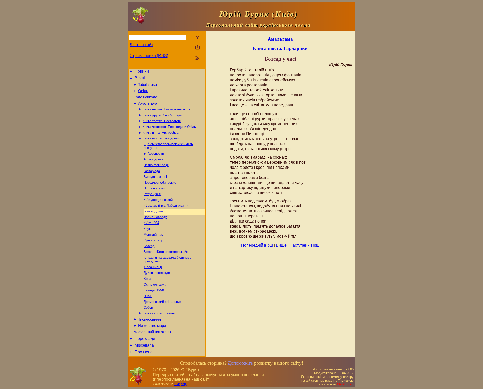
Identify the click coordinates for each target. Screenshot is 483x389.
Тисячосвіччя (149, 319)
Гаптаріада (152, 171)
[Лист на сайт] (197, 48)
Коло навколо (145, 97)
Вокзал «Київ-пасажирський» (166, 252)
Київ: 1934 (151, 223)
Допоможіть (240, 363)
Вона (147, 279)
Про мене (144, 352)
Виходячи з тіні (155, 177)
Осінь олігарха (155, 284)
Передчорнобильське (160, 182)
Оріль (143, 91)
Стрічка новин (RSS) (149, 55)
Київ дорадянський (158, 200)
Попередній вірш (257, 245)
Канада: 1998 (154, 290)
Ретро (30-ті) (153, 194)
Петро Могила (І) (156, 165)
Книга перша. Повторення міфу (166, 109)
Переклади (145, 338)
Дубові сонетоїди (157, 273)
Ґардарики (155, 159)
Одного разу (153, 240)
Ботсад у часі (154, 211)
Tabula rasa (147, 85)
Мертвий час (153, 234)
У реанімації (153, 267)
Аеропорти (156, 153)
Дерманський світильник (162, 302)
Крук (147, 229)
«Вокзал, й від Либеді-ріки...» (166, 205)
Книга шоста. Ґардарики (161, 138)
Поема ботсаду (155, 217)
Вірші (140, 78)
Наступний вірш (304, 245)
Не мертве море (152, 326)
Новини (142, 71)
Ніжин (148, 296)
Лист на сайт (141, 45)
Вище (281, 245)
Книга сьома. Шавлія (159, 313)
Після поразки (154, 188)
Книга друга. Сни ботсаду (162, 115)
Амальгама (147, 103)
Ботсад (149, 246)
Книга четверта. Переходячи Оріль (169, 127)
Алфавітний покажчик (152, 332)
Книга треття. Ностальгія (162, 121)
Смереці (180, 384)
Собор (148, 307)
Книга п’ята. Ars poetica (160, 132)
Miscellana (144, 345)
